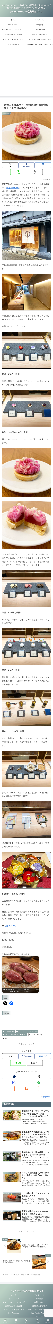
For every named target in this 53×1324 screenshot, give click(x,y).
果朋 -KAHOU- (10, 925)
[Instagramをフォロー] (14, 1082)
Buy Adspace (13, 1313)
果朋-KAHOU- (12, 187)
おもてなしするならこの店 (13, 1309)
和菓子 (24, 1035)
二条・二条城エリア (11, 1035)
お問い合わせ (39, 1302)
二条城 (33, 1035)
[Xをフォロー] (39, 1076)
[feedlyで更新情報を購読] (39, 1082)
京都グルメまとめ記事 (13, 1306)
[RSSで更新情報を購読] (26, 1088)
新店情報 (39, 1299)
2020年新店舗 (9, 1031)
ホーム (13, 1295)
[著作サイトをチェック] (14, 1076)
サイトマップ (14, 1299)
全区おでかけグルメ (39, 1306)
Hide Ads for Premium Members (39, 1314)
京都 (40, 1035)
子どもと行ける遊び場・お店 (39, 1309)
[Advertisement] (26, 73)
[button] (35, 172)
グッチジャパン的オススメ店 (28, 1031)
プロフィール (39, 1295)
